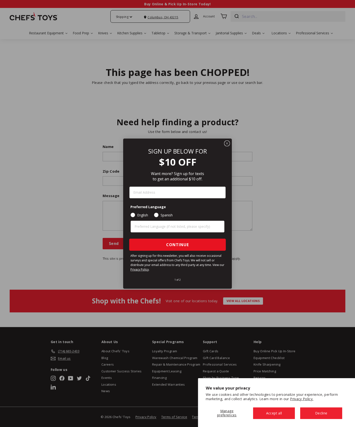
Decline (321, 413)
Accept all (274, 413)
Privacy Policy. (301, 399)
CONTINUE (177, 244)
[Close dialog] (227, 143)
